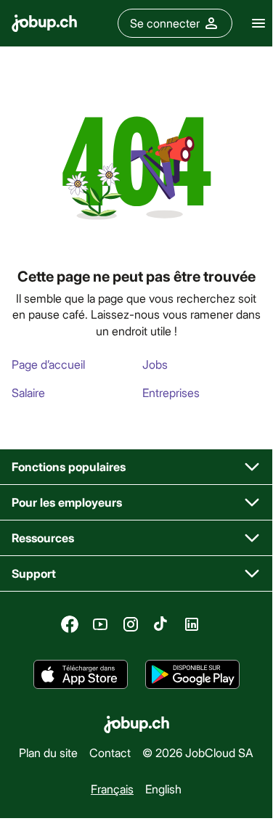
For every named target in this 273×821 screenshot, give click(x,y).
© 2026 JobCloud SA (197, 752)
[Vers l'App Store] (80, 674)
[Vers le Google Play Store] (192, 674)
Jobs (155, 364)
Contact (110, 752)
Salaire (28, 392)
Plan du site (48, 752)
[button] (136, 467)
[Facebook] (69, 624)
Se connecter (165, 23)
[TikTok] (161, 624)
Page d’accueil (48, 364)
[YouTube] (100, 624)
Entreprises (171, 392)
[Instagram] (130, 624)
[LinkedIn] (191, 624)
